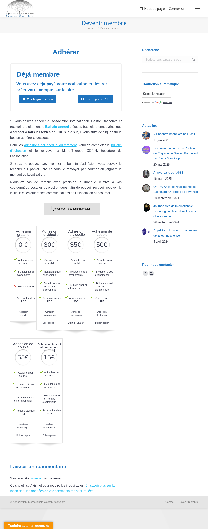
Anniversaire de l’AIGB (168, 172)
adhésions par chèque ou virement (50, 145)
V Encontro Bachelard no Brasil (174, 134)
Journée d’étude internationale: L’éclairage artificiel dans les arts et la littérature (174, 211)
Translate (167, 102)
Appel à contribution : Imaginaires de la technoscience (175, 233)
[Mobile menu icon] (197, 8)
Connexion (177, 8)
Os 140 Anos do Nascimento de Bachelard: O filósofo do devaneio (175, 189)
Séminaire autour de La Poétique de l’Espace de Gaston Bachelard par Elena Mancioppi (175, 153)
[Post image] (146, 135)
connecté (35, 478)
